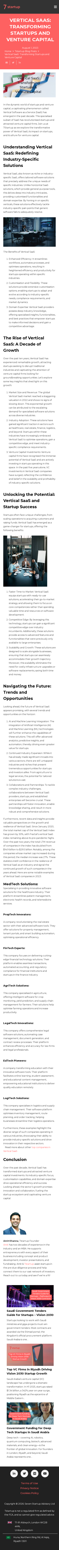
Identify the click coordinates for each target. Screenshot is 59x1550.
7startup (29, 1264)
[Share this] (19, 62)
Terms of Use (29, 1483)
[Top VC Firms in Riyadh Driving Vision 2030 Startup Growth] (30, 1355)
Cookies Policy (29, 1493)
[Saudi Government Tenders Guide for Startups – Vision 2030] (30, 1296)
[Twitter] (24, 1473)
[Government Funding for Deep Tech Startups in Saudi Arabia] (30, 1413)
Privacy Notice (29, 1488)
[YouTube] (45, 1473)
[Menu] (55, 6)
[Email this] (6, 62)
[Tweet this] (13, 62)
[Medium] (34, 1473)
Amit (5, 1244)
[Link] (11, 6)
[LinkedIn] (14, 1473)
